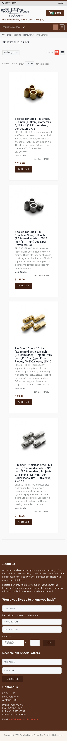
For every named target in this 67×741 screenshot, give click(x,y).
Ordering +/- (9, 52)
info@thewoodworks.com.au (23, 719)
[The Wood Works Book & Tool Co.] (15, 12)
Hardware (28, 35)
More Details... (21, 156)
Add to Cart (23, 169)
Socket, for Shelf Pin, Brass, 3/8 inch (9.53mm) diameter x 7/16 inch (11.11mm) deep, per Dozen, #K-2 (33, 123)
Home (8, 35)
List (57, 52)
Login (60, 3)
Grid (62, 52)
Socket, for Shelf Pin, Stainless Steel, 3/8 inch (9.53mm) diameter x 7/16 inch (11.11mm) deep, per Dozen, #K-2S (31, 238)
